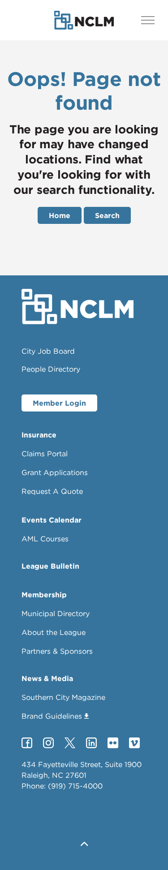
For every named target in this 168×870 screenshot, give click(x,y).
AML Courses (45, 539)
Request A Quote (52, 491)
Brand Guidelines (52, 716)
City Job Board (48, 351)
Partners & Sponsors (57, 651)
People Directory (51, 369)
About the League (54, 632)
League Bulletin (50, 566)
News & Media (47, 678)
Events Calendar (52, 520)
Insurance (39, 435)
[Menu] (147, 20)
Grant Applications (55, 472)
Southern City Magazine (63, 697)
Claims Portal (45, 454)
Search (107, 215)
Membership (44, 595)
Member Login (59, 403)
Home (59, 215)
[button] (84, 844)
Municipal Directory (56, 613)
